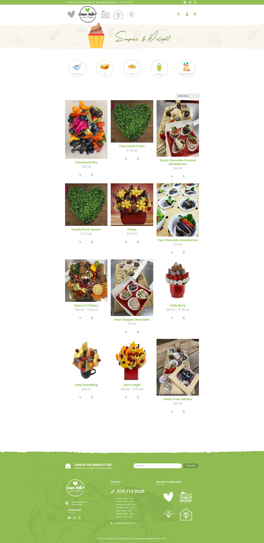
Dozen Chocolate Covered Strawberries (178, 162)
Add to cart (92, 174)
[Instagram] (190, 2)
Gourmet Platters (86, 305)
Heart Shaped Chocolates (132, 319)
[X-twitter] (195, 2)
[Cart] (195, 14)
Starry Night (131, 385)
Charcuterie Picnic (132, 146)
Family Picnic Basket (86, 229)
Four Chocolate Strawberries (178, 240)
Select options (92, 317)
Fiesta (132, 229)
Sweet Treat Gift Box (177, 399)
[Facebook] (185, 2)
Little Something (86, 385)
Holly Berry (177, 305)
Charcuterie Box (86, 162)
